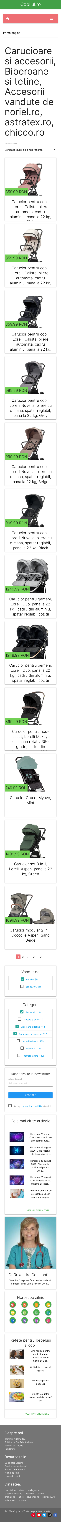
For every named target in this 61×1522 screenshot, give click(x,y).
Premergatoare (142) (33, 1055)
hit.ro (21, 1496)
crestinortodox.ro (13, 1493)
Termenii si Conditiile (15, 1439)
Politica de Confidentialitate (19, 1442)
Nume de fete (12, 1472)
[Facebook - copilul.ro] (55, 1515)
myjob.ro (29, 1493)
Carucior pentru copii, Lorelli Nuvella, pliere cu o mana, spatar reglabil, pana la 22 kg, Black (30, 540)
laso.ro (41, 1493)
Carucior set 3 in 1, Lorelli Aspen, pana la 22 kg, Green (30, 869)
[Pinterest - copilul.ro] (33, 1515)
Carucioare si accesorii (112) (33, 1034)
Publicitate (10, 1448)
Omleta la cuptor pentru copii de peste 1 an (40, 1397)
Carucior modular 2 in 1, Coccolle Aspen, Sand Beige (30, 935)
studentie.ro (33, 1496)
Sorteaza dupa (11, 144)
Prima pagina (11, 32)
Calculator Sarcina (14, 1462)
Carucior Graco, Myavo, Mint (30, 800)
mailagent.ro (34, 1490)
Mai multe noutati (38, 1210)
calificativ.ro (48, 1496)
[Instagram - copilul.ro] (50, 1515)
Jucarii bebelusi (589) (33, 1041)
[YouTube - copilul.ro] (39, 1515)
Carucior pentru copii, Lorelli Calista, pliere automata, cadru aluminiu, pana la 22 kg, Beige (30, 278)
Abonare (30, 1095)
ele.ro (21, 1490)
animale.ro (10, 1496)
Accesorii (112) (33, 1012)
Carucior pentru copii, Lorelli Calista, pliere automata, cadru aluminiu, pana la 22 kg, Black (30, 344)
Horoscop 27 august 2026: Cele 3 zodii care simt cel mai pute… (40, 1137)
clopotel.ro (10, 1490)
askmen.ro (10, 1500)
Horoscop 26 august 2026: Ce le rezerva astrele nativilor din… (40, 1150)
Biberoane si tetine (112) (33, 1026)
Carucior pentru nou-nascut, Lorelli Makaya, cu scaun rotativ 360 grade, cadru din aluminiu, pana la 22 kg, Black (30, 744)
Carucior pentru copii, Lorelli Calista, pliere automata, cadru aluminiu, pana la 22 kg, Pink (30, 211)
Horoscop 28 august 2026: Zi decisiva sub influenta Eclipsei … (40, 1180)
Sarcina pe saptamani (16, 1466)
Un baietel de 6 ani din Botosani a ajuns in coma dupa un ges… (40, 1193)
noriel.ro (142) (33, 979)
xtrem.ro (23, 1500)
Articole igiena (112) (33, 1019)
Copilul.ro (30, 4)
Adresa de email (15, 1079)
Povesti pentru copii (15, 1469)
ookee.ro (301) (33, 986)
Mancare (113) (33, 1048)
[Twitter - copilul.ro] (44, 1515)
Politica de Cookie (14, 1445)
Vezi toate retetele (37, 1413)
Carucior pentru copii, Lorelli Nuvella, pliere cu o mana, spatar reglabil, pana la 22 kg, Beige (30, 474)
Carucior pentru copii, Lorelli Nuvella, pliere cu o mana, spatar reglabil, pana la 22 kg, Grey (30, 408)
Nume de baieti (12, 1476)
